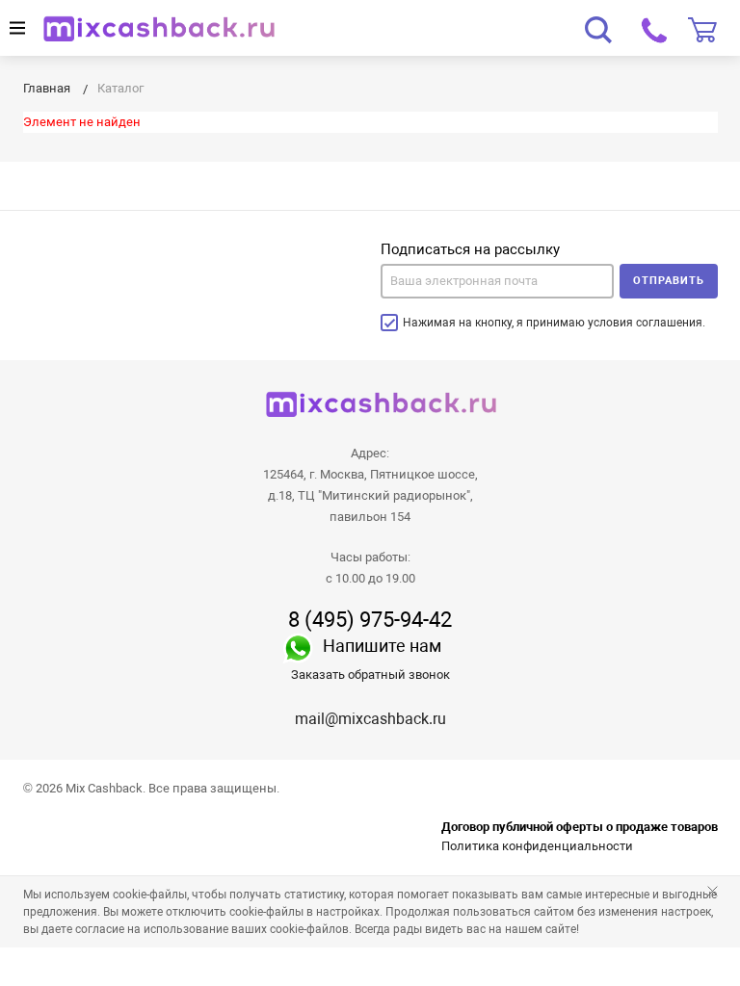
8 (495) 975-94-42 (370, 620)
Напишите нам (382, 646)
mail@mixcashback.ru (370, 719)
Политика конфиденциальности (537, 846)
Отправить (668, 280)
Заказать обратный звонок (370, 674)
